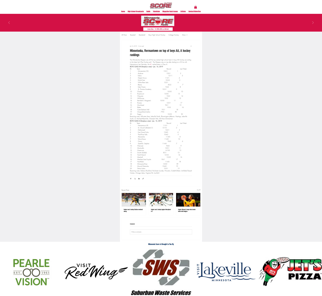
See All (198, 190)
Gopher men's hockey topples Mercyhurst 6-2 (161, 210)
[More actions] (191, 46)
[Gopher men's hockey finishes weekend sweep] (134, 200)
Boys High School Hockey (157, 35)
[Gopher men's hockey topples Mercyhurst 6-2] (161, 200)
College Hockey (174, 35)
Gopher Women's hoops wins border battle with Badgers (187, 210)
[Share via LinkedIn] (139, 178)
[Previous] (9, 22)
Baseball (133, 35)
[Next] (313, 22)
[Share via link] (143, 178)
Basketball (142, 35)
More (183, 35)
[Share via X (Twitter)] (135, 178)
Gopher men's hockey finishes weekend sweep (133, 210)
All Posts (124, 35)
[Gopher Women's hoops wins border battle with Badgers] (188, 200)
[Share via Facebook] (131, 178)
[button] (195, 7)
